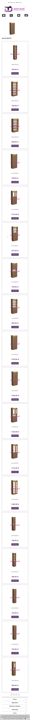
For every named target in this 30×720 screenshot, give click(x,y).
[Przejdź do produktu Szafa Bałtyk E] (15, 306)
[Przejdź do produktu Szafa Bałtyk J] (15, 415)
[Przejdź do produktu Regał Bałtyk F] (15, 53)
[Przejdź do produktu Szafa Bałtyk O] (15, 560)
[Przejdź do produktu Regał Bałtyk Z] (15, 125)
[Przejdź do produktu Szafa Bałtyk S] (15, 669)
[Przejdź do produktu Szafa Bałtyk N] (15, 524)
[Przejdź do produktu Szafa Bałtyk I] (15, 379)
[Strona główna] (15, 7)
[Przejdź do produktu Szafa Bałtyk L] (15, 488)
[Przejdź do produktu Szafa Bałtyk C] (15, 234)
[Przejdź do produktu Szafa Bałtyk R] (15, 632)
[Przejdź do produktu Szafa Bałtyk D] (15, 270)
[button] (3, 15)
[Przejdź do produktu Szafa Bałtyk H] (15, 343)
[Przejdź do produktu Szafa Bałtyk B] (15, 198)
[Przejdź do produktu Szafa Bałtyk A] (15, 161)
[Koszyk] (26, 15)
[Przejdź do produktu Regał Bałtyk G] (15, 89)
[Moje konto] (18, 15)
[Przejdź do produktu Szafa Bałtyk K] (15, 451)
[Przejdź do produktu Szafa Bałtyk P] (15, 596)
